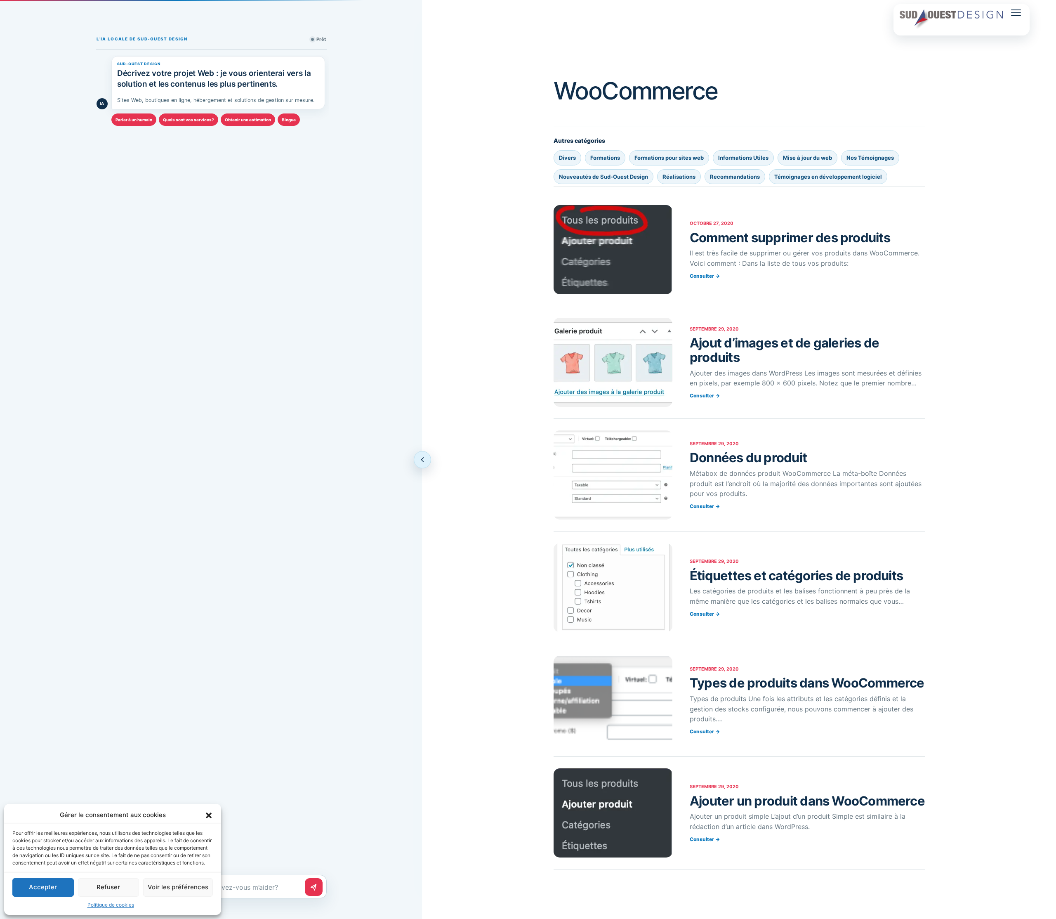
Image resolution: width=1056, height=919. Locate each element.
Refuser (108, 887)
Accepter (43, 887)
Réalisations (678, 176)
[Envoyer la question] (314, 887)
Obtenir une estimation (248, 119)
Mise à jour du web (807, 157)
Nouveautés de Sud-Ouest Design (603, 176)
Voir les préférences (178, 887)
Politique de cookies (110, 905)
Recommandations (735, 176)
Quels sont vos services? (188, 119)
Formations (605, 157)
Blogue (289, 119)
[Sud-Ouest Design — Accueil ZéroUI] (951, 20)
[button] (209, 815)
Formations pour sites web (669, 157)
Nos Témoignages (870, 157)
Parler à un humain (134, 119)
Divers (567, 157)
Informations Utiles (743, 157)
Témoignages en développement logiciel (828, 176)
